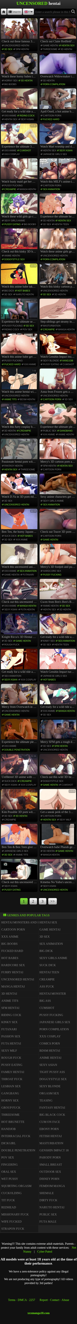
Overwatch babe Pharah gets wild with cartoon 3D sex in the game (58, 836)
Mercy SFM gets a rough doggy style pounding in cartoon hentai (58, 731)
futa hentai (28, 609)
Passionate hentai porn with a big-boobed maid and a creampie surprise (20, 451)
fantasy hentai (13, 466)
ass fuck (46, 986)
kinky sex (49, 641)
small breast (50, 1164)
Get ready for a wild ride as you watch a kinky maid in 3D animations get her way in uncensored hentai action (58, 626)
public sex (49, 430)
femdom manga (52, 1186)
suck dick (10, 536)
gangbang (66, 430)
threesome (50, 49)
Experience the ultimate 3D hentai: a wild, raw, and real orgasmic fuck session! (20, 136)
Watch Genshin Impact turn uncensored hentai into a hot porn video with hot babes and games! (58, 661)
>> (52, 901)
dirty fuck (48, 1200)
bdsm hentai (27, 399)
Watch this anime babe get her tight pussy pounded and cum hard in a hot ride (20, 346)
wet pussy (9, 1178)
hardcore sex (52, 571)
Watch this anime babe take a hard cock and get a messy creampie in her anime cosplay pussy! (20, 276)
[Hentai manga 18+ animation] (4, 12)
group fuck (11, 1107)
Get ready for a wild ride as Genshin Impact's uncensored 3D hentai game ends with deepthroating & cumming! (20, 661)
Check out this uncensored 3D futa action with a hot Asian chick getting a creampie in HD (20, 591)
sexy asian (27, 119)
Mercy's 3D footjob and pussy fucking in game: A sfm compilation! (58, 556)
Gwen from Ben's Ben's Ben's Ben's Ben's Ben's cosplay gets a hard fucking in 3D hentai (58, 591)
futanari (28, 574)
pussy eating (12, 224)
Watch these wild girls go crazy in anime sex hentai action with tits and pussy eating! (20, 206)
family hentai (12, 1072)
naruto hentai (25, 294)
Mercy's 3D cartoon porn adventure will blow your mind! (58, 451)
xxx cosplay (12, 154)
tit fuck (8, 1200)
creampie (10, 189)
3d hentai (66, 49)
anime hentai (12, 255)
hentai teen (61, 224)
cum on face (49, 1121)
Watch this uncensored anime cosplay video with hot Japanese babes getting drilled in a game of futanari (20, 556)
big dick (9, 290)
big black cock (52, 1114)
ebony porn (49, 1129)
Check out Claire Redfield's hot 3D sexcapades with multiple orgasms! (58, 31)
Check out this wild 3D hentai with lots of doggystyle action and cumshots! (58, 767)
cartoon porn (52, 115)
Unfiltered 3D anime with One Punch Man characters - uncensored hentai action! (20, 767)
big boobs (10, 84)
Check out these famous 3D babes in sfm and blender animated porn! (20, 31)
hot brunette (12, 1121)
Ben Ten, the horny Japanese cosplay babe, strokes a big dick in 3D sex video (20, 521)
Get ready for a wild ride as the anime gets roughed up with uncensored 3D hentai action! (58, 696)
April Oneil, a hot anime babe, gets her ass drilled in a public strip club (58, 101)
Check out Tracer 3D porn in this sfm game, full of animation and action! (58, 521)
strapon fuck (12, 1228)
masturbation (52, 325)
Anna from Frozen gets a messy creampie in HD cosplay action (58, 381)
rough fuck (11, 644)
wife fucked (11, 1221)
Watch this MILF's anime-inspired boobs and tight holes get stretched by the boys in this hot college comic (58, 171)
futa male (47, 1221)
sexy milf (65, 819)
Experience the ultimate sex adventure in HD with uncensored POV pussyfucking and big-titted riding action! (20, 311)
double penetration (17, 750)
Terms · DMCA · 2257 (21, 1300)
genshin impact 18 (54, 1150)
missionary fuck (15, 1214)
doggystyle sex (14, 259)
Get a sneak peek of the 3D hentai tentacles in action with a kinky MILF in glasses (58, 802)
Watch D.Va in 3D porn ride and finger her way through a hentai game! (20, 486)
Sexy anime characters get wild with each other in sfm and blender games (58, 486)
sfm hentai (22, 49)
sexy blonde (51, 360)
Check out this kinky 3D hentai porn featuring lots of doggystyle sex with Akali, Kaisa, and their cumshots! (20, 241)
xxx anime (10, 115)
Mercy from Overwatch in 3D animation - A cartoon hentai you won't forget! (20, 696)
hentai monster (52, 993)
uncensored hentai (16, 45)
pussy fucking (13, 185)
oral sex (8, 1171)
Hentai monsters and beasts (25, 922)
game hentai (50, 45)
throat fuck (11, 1079)
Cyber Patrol (44, 1251)
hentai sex (68, 45)
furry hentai (12, 972)
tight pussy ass (52, 1072)
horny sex (11, 80)
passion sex (10, 1036)
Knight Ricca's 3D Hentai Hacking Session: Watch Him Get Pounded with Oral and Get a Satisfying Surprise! (20, 626)
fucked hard (51, 119)
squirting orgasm (16, 1186)
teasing (46, 1100)
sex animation (51, 189)
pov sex (27, 329)
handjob (67, 360)
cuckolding (11, 1193)
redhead (8, 1207)
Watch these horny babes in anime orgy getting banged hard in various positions (20, 66)
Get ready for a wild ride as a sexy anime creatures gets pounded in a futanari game (20, 101)
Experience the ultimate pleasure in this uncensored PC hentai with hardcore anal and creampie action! (58, 416)
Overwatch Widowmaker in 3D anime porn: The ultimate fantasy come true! (58, 66)
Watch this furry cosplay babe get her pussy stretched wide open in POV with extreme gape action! (20, 416)
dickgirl (8, 1143)
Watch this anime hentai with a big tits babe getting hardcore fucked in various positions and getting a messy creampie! (20, 381)
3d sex (8, 49)
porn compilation (54, 84)
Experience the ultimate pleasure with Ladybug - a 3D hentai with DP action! (20, 731)
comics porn (49, 1043)
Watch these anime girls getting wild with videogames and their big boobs (58, 241)
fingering (9, 1164)
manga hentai (27, 189)
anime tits (10, 399)
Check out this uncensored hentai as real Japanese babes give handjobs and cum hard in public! (20, 871)
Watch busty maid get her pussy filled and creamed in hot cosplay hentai (20, 171)
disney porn (49, 1178)
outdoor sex (50, 1171)
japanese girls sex (55, 154)
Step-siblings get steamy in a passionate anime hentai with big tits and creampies (58, 311)
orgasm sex (49, 1093)
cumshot (25, 150)
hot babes (23, 290)
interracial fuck (15, 1136)
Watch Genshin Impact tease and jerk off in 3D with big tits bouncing (58, 346)
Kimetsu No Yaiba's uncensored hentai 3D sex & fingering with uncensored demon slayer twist (58, 871)
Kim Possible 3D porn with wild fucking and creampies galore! (20, 802)
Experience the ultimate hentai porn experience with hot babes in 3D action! (58, 206)
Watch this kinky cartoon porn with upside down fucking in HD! (58, 276)
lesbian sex (11, 1086)
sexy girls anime (14, 220)
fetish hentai (50, 1136)
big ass (45, 1000)
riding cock (27, 115)
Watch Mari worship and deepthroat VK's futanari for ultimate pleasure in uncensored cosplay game (58, 136)
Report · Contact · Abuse (54, 1300)
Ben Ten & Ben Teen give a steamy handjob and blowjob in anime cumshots (20, 836)
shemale (46, 1193)
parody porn (50, 1157)
